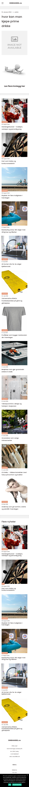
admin (16, 12)
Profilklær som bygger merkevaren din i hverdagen (14, 336)
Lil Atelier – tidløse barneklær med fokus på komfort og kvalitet (14, 473)
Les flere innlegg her (14, 86)
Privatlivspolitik (17, 784)
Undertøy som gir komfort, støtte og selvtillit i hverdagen (14, 508)
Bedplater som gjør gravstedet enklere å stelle (13, 370)
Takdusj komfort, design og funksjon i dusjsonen (12, 405)
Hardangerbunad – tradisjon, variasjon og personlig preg (12, 128)
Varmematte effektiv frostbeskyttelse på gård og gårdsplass (12, 300)
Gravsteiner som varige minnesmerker (10, 439)
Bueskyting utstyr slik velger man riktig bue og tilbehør (13, 231)
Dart (3, 156)
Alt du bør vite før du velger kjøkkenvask (11, 265)
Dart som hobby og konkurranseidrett (9, 162)
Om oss (14, 772)
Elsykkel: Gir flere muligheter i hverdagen (12, 196)
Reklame (14, 770)
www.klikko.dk (16, 756)
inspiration (4, 122)
